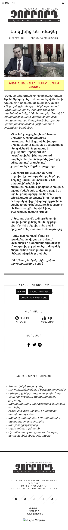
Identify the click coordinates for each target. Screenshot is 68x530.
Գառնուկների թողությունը (25, 386)
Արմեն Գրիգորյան (40, 292)
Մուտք (25, 486)
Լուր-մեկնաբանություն (44, 38)
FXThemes (34, 483)
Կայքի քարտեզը (38, 488)
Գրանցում (40, 486)
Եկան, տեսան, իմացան (24, 428)
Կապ (54, 488)
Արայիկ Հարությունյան (34, 298)
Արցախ (21, 292)
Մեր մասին (19, 488)
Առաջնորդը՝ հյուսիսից (23, 425)
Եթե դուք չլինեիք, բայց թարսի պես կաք (34, 393)
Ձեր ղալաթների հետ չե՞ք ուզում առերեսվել (36, 389)
